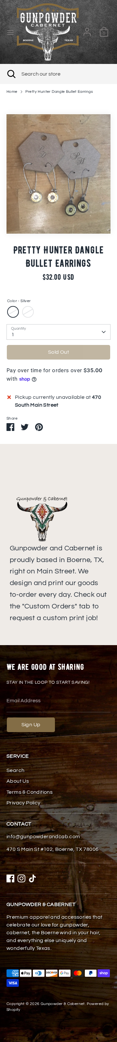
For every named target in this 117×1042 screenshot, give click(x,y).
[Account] (87, 29)
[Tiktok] (32, 878)
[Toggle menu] (9, 32)
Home (12, 92)
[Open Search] (11, 74)
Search (15, 770)
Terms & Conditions (29, 792)
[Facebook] (10, 878)
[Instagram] (21, 878)
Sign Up (31, 724)
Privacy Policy (23, 802)
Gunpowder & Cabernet (63, 1004)
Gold (28, 312)
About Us (17, 781)
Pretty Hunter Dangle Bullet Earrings (59, 92)
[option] (58, 174)
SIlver (13, 312)
